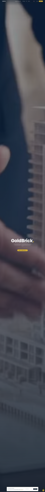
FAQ (26, 1)
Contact (29, 1)
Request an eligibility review (22, 250)
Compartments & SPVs (18, 1)
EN (34, 1)
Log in (37, 1)
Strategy (23, 1)
